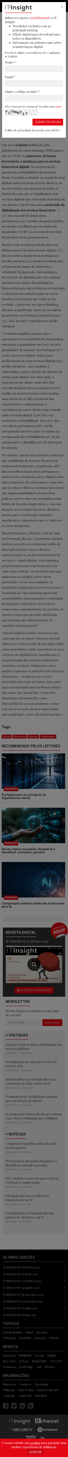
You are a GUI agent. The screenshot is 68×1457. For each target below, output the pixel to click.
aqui (58, 106)
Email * (10, 77)
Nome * (10, 62)
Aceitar (35, 1452)
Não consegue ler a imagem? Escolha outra (33, 106)
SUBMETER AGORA (48, 122)
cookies (35, 1443)
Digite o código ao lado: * (22, 92)
